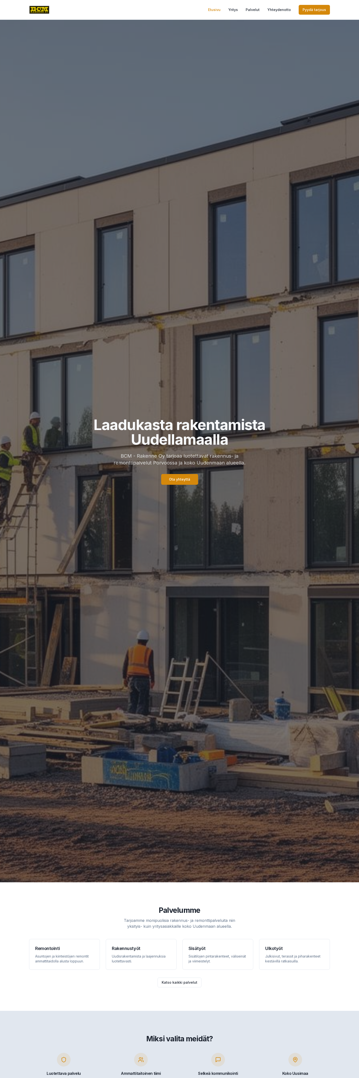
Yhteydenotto (279, 10)
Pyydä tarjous (314, 10)
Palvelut (253, 10)
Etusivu (214, 10)
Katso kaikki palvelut (179, 982)
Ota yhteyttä (179, 479)
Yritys (233, 10)
